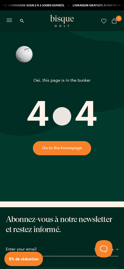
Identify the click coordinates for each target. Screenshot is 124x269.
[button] (23, 259)
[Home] (62, 21)
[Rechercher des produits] (22, 20)
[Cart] (113, 21)
